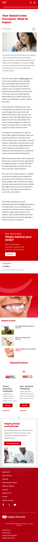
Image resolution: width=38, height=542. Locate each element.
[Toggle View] (30, 2)
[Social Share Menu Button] (34, 29)
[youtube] (15, 504)
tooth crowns (24, 79)
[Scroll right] (37, 7)
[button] (8, 405)
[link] (10, 390)
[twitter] (9, 504)
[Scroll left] (1, 7)
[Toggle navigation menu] (34, 2)
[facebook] (3, 504)
